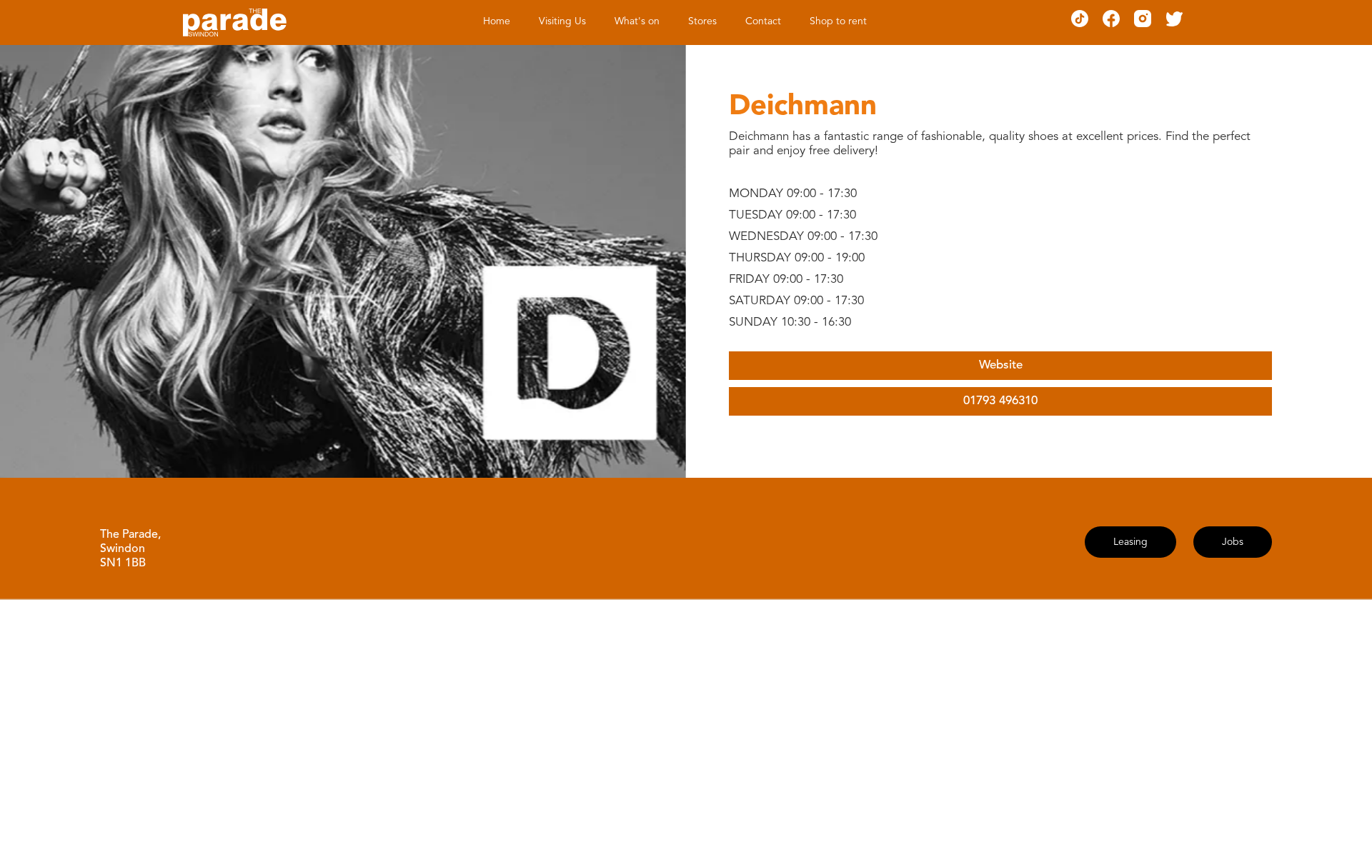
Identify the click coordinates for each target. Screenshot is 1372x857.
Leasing (1130, 542)
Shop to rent (838, 21)
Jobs (1232, 542)
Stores (702, 21)
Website (1001, 365)
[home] (235, 22)
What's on (637, 21)
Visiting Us (562, 21)
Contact (763, 21)
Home (496, 21)
